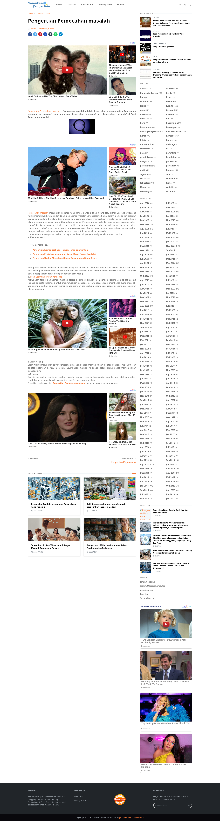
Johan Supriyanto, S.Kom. (43, 28)
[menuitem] (58, 4)
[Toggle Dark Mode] (185, 4)
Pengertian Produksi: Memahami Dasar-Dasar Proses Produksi (64, 254)
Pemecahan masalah (38, 212)
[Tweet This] (35, 34)
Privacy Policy (80, 800)
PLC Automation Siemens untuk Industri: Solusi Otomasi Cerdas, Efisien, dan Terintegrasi (171, 565)
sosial (155, 57)
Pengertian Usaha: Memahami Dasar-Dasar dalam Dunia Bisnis (64, 258)
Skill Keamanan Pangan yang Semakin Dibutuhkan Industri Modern (106, 505)
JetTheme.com (125, 817)
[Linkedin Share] (45, 34)
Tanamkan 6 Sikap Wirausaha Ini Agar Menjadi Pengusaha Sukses (50, 546)
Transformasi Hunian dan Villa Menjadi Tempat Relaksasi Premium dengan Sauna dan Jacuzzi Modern (171, 23)
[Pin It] (40, 34)
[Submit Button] (189, 805)
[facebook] (180, 4)
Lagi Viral (144, 594)
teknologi (156, 31)
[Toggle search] (189, 4)
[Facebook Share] (30, 34)
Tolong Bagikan (147, 598)
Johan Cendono (147, 581)
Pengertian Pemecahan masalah (44, 111)
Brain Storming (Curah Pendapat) (46, 276)
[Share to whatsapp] (55, 34)
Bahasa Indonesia (159, 44)
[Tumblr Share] (50, 34)
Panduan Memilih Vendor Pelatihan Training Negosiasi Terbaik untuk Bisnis (172, 551)
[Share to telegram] (61, 34)
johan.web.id (138, 817)
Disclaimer (78, 797)
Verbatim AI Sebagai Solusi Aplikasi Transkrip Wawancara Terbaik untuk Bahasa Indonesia (172, 74)
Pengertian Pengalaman (163, 46)
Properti (156, 18)
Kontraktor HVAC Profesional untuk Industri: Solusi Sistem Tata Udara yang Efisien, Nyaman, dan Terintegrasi (170, 525)
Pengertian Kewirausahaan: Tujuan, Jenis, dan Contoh (60, 249)
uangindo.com (147, 590)
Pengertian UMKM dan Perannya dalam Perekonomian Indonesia (107, 546)
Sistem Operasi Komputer (152, 585)
